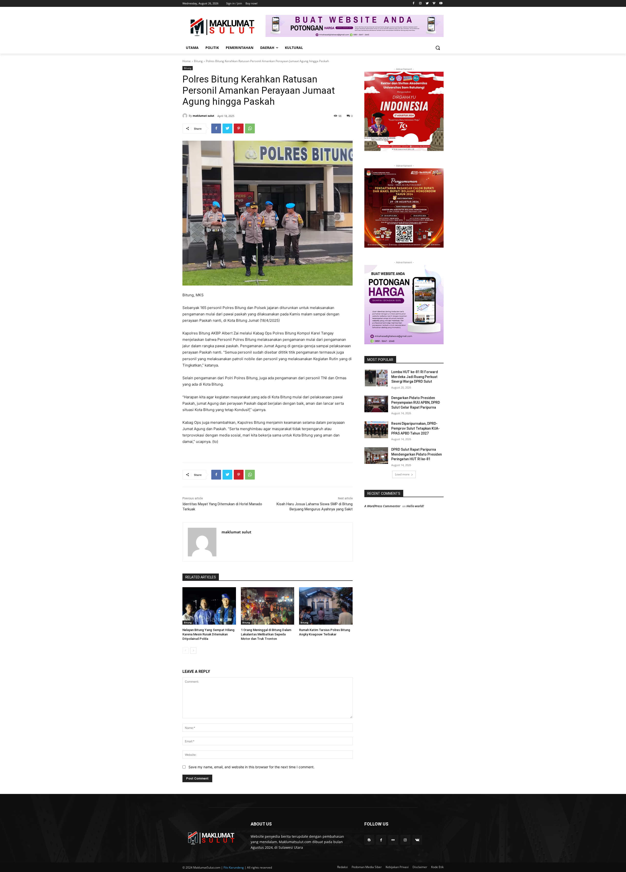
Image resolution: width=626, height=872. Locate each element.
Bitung (198, 61)
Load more (402, 474)
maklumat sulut (203, 115)
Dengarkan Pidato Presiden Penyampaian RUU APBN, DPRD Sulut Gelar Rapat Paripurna (415, 402)
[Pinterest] (239, 128)
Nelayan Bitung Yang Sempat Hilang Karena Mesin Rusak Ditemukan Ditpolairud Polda (208, 634)
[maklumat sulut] (185, 115)
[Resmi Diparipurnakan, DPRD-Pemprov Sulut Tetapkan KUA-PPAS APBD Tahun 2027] (376, 429)
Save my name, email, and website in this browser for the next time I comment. (251, 767)
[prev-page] (185, 650)
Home (186, 61)
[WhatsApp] (250, 128)
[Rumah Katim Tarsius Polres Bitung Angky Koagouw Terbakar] (326, 606)
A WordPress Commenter (382, 506)
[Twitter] (427, 3)
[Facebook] (413, 3)
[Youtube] (441, 3)
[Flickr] (393, 840)
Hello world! (415, 506)
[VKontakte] (417, 840)
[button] (438, 48)
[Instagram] (420, 3)
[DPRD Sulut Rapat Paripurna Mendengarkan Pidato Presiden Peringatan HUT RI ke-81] (376, 455)
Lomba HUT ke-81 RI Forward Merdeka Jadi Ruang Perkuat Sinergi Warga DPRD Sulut (414, 376)
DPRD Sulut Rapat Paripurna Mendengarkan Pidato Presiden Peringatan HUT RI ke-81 (416, 454)
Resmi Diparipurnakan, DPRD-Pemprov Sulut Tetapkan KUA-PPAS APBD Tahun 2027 (415, 428)
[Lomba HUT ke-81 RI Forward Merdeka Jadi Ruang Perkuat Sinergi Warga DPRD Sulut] (376, 378)
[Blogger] (369, 840)
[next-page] (193, 650)
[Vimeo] (434, 3)
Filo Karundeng (234, 867)
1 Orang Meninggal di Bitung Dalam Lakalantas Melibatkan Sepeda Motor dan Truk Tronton (266, 634)
